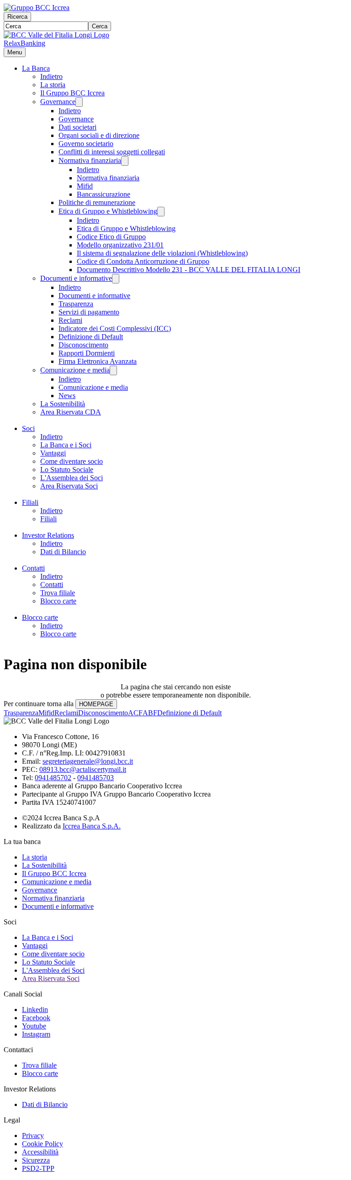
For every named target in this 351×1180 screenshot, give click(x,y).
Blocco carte (58, 601)
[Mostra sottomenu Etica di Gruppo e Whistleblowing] (161, 211)
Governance (57, 101)
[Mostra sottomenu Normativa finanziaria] (124, 161)
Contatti (33, 568)
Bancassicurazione (103, 194)
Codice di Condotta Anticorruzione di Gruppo (143, 261)
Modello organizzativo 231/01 (120, 245)
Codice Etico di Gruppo (111, 237)
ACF (135, 713)
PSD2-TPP (38, 1168)
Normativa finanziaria (89, 160)
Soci (28, 428)
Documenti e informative (76, 278)
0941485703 (95, 777)
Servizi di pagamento (88, 312)
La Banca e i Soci (65, 445)
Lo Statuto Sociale (66, 469)
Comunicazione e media (75, 370)
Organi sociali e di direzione (98, 135)
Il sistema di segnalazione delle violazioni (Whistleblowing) (162, 253)
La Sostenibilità (62, 404)
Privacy (33, 1135)
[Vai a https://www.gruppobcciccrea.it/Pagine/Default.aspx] (36, 7)
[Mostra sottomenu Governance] (79, 102)
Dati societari (77, 127)
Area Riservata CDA (70, 412)
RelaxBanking (24, 43)
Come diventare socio (71, 461)
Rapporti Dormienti (86, 353)
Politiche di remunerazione (96, 202)
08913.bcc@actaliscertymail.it (82, 769)
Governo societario (85, 143)
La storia (52, 85)
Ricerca (17, 16)
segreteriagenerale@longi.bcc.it (88, 761)
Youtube (34, 1026)
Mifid (85, 186)
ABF (150, 713)
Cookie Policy (42, 1144)
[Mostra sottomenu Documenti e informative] (115, 278)
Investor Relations (48, 535)
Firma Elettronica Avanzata (97, 361)
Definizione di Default (90, 337)
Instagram (36, 1034)
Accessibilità (40, 1152)
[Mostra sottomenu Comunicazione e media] (113, 370)
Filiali (30, 502)
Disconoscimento (83, 345)
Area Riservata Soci (69, 486)
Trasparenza (75, 304)
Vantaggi (53, 453)
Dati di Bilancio (63, 552)
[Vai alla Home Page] (56, 35)
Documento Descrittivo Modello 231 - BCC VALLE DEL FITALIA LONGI (188, 269)
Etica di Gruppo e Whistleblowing (107, 211)
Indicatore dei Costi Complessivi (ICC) (114, 328)
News (66, 395)
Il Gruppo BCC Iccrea (72, 93)
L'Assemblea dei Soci (71, 478)
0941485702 (53, 777)
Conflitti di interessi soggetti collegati (111, 152)
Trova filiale (57, 593)
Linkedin (35, 1009)
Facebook (36, 1018)
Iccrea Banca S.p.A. (92, 826)
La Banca (36, 68)
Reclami (70, 320)
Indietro (51, 76)
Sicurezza (36, 1160)
